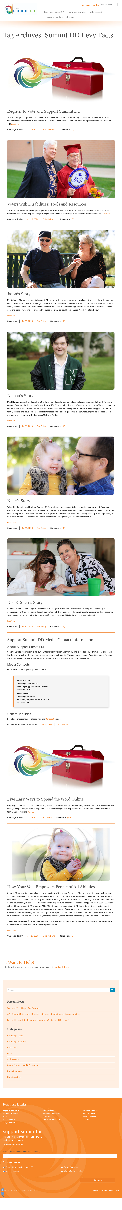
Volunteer (47, 1116)
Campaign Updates (16, 1041)
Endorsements (9, 1119)
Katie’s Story (18, 500)
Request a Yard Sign (51, 1113)
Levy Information (12, 1171)
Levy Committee (10, 1122)
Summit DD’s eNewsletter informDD (19, 1167)
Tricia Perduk (62, 724)
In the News (13, 1059)
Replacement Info (11, 1110)
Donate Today (114, 1190)
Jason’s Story (19, 293)
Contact (86, 1119)
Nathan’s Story (20, 395)
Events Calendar (89, 1116)
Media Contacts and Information (22, 1065)
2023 (36, 129)
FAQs (9, 1053)
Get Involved (48, 1110)
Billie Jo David (49, 129)
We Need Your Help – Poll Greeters (23, 1008)
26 (31, 129)
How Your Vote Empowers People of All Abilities (51, 886)
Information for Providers (73, 1171)
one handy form (61, 967)
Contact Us (86, 5)
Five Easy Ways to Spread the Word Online (45, 799)
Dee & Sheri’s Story (25, 602)
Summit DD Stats (10, 1113)
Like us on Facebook (51, 1119)
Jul (28, 129)
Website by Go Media (29, 1190)
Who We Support (90, 1110)
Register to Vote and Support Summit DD (44, 111)
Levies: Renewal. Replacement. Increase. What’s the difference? (38, 1020)
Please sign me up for (11, 1162)
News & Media (89, 1113)
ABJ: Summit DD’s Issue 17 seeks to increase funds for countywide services (43, 1014)
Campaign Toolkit (15, 1035)
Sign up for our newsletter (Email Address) (22, 1151)
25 (45, 724)
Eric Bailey (41, 321)
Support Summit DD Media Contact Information (50, 639)
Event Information (71, 1167)
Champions (12, 1047)
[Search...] (112, 990)
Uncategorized (14, 1077)
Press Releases (14, 1071)
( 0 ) (72, 129)
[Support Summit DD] (20, 9)
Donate (104, 1190)
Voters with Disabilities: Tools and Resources (47, 204)
